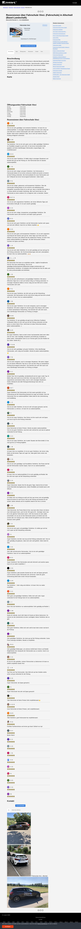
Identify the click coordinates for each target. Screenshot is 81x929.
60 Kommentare (45, 25)
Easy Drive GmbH (57, 25)
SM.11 (55, 921)
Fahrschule (11, 7)
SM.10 (50, 921)
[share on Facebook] (38, 12)
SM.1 (9, 921)
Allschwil (22, 7)
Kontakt (75, 2)
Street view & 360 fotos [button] (16, 810)
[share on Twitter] (40, 12)
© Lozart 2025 (6, 915)
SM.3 (18, 921)
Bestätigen (7, 926)
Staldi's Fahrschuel (57, 72)
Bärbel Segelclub (57, 78)
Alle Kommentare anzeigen (28, 45)
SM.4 (23, 921)
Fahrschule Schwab (57, 70)
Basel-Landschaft (17, 7)
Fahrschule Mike (56, 39)
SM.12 (61, 921)
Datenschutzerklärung (40, 917)
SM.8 (41, 921)
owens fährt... (56, 37)
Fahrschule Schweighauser (59, 33)
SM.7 (36, 921)
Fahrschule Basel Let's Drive (59, 60)
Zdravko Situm (56, 76)
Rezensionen (5, 7)
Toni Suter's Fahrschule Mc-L (59, 31)
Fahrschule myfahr (57, 45)
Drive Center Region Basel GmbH (60, 35)
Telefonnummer (20, 805)
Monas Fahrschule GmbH (58, 66)
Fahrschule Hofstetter (58, 29)
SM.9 (46, 921)
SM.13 (66, 921)
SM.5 (27, 921)
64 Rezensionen (44, 24)
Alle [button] (8, 810)
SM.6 (32, 921)
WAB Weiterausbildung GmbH (60, 52)
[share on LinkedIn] (43, 12)
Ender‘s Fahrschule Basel (59, 50)
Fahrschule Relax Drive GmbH (60, 27)
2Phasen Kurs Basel (57, 62)
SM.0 (4, 921)
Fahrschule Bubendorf (58, 54)
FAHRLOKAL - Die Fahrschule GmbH (61, 74)
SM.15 (76, 921)
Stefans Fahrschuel (57, 64)
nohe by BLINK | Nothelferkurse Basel (61, 68)
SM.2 (13, 921)
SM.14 (71, 921)
